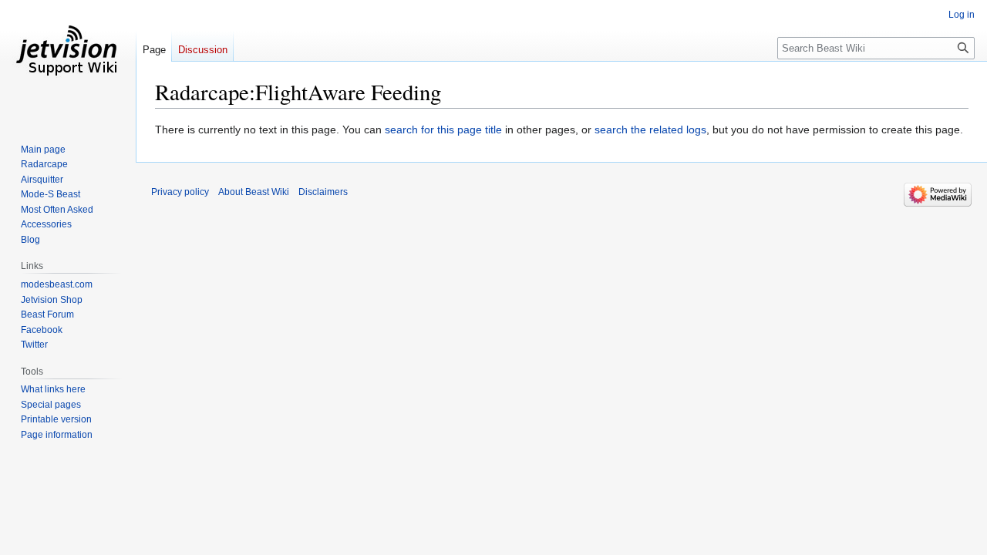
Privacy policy (180, 192)
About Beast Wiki (253, 192)
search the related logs (650, 129)
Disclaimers (323, 192)
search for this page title (443, 129)
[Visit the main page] (68, 61)
